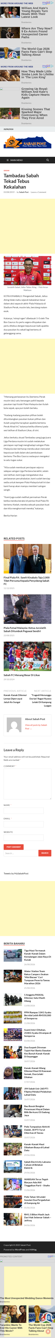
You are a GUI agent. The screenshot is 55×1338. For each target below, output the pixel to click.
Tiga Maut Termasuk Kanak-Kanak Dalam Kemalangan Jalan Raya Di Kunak (37, 955)
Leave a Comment (38, 192)
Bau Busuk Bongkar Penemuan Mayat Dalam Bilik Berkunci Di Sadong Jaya (37, 1111)
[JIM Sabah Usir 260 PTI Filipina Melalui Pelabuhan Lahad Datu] (13, 1088)
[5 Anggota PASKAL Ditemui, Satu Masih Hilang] (13, 995)
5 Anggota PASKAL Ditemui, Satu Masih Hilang (34, 997)
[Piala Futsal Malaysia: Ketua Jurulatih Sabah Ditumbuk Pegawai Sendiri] (27, 610)
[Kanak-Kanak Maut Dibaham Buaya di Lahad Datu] (13, 1144)
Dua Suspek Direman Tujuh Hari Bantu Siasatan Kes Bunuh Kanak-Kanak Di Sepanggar (37, 1052)
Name (7, 805)
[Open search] (47, 160)
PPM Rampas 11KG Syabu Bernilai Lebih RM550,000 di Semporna (37, 1015)
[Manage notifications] (48, 1331)
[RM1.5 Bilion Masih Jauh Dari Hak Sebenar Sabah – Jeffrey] (13, 1214)
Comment (10, 766)
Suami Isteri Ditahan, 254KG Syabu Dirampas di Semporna (37, 1032)
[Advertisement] (27, 226)
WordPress (20, 1249)
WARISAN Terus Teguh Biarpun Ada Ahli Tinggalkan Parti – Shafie (37, 1182)
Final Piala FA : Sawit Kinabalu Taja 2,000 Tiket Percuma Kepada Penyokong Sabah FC (27, 580)
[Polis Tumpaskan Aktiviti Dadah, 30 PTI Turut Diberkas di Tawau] (13, 1127)
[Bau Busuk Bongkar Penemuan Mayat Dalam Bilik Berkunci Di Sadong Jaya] (13, 1106)
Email (8, 818)
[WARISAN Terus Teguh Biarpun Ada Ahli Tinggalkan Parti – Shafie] (13, 1179)
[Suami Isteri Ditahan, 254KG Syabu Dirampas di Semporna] (13, 1030)
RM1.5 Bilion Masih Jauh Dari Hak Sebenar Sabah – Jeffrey (37, 1217)
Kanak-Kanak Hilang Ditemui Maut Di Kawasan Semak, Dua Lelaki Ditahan (37, 1072)
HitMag (32, 1249)
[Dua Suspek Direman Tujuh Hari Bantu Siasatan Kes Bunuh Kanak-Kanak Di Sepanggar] (13, 1047)
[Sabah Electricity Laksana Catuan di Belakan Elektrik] (13, 1162)
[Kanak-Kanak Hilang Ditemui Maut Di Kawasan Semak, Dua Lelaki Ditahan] (13, 1068)
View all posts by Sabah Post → (36, 727)
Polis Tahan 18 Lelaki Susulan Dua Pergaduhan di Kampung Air (37, 1199)
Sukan (6, 171)
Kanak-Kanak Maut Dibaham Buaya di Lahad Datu (36, 1147)
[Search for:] (27, 853)
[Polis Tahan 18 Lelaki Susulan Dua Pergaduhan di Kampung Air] (13, 1197)
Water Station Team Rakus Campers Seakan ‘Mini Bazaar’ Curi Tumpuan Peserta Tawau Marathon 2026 (37, 977)
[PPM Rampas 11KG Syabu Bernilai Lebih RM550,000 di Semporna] (13, 1012)
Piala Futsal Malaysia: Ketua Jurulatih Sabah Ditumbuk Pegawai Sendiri (25, 629)
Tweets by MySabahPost (16, 873)
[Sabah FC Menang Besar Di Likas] (27, 657)
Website (8, 832)
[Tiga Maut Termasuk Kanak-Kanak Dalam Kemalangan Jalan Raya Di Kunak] (13, 950)
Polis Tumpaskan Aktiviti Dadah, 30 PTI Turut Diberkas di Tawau (37, 1129)
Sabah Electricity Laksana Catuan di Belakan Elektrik (37, 1164)
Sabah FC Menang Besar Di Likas (22, 675)
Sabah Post (24, 192)
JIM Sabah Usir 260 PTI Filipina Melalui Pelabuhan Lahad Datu (37, 1091)
